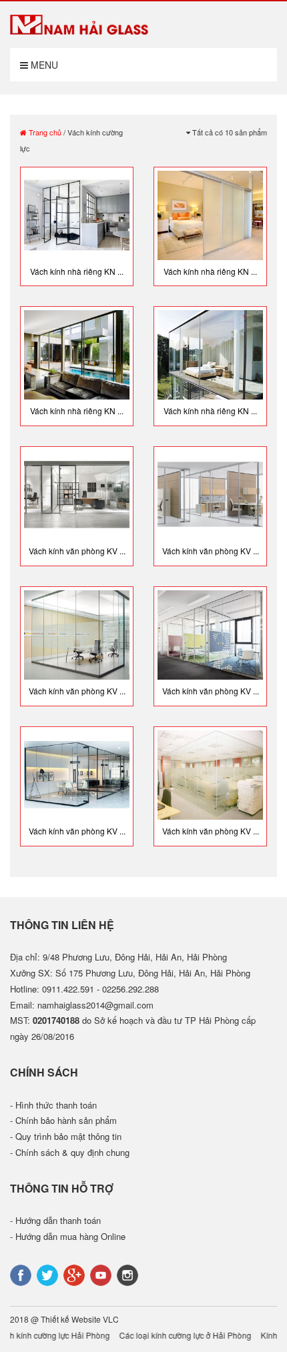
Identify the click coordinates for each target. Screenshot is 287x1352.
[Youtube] (102, 1273)
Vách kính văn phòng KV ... (77, 550)
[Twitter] (49, 1273)
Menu (43, 64)
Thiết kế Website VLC (80, 1319)
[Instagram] (129, 1273)
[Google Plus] (75, 1273)
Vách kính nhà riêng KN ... (76, 271)
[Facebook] (22, 1273)
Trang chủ (44, 132)
